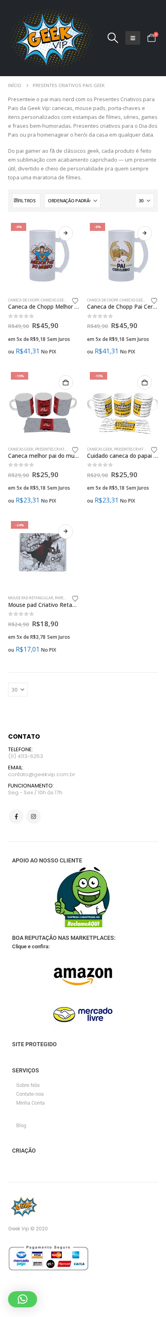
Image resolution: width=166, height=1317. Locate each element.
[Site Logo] (50, 38)
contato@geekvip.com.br (41, 774)
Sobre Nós (28, 1085)
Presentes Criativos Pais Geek (62, 449)
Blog (21, 1125)
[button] (112, 38)
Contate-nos (30, 1094)
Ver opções (65, 233)
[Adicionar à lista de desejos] (75, 300)
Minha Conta (30, 1103)
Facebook (16, 816)
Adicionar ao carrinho (65, 382)
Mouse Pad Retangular (30, 597)
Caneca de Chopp (23, 300)
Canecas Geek (53, 300)
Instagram (33, 816)
